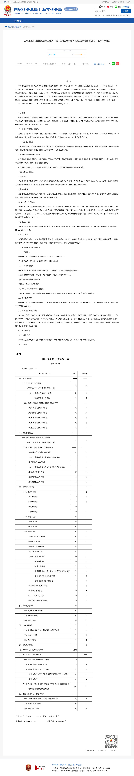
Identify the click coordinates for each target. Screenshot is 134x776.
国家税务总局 (105, 2)
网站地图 (55, 765)
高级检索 (126, 7)
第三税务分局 (16, 27)
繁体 (9, 2)
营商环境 (114, 15)
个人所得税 (106, 15)
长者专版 (35, 2)
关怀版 (28, 2)
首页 (9, 27)
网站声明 (63, 765)
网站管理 (71, 765)
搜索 (127, 11)
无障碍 (22, 2)
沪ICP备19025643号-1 (78, 771)
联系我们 (79, 765)
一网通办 (127, 2)
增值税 (120, 15)
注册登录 (16, 2)
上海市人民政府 (117, 2)
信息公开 (19, 20)
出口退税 (126, 15)
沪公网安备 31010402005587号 (97, 771)
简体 (5, 2)
